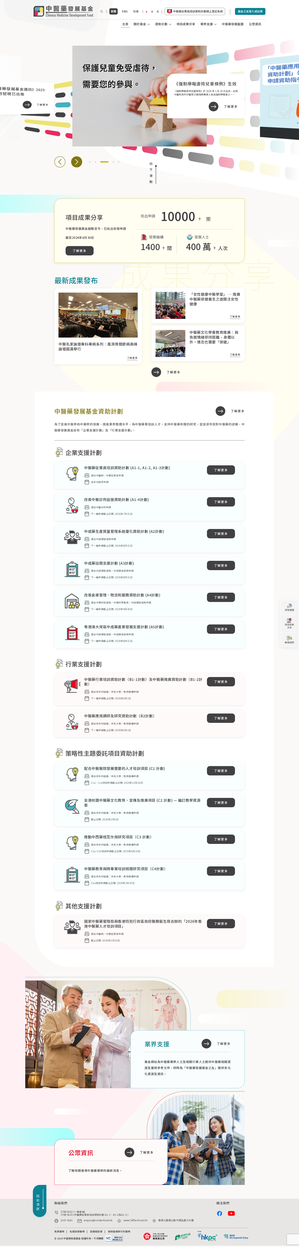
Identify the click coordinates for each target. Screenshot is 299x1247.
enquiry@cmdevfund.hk (98, 1220)
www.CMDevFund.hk (135, 1220)
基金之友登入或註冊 (250, 11)
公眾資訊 (255, 24)
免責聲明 (59, 1231)
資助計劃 (161, 24)
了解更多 (80, 251)
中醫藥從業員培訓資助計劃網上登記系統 (198, 11)
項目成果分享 (185, 24)
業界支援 (206, 24)
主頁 (125, 24)
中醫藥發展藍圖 (233, 24)
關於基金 (140, 24)
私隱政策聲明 (77, 1231)
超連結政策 (96, 1231)
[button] (59, 161)
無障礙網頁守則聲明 (119, 1231)
